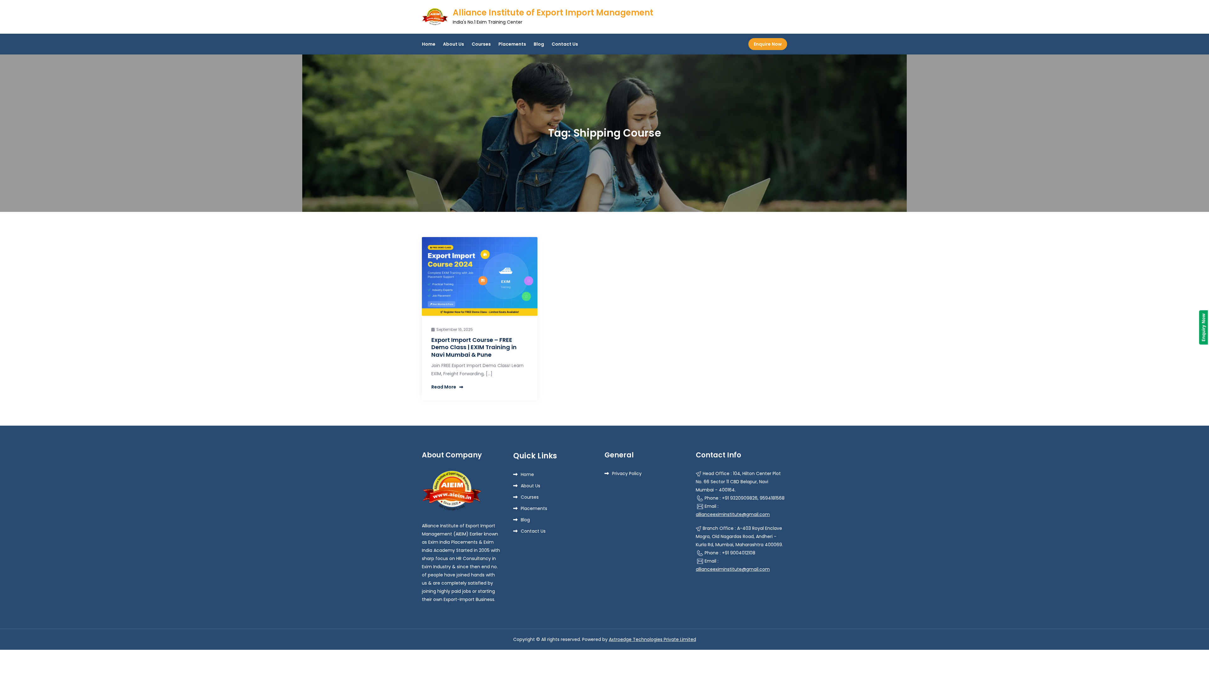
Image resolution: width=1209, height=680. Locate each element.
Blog (539, 44)
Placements (512, 44)
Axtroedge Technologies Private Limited (652, 639)
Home (428, 44)
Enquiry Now (1203, 328)
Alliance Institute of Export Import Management (553, 12)
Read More (443, 387)
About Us (453, 44)
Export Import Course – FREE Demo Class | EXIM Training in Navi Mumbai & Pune (474, 347)
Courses (481, 44)
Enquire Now (768, 44)
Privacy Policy (627, 473)
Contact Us (565, 44)
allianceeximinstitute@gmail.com (733, 514)
